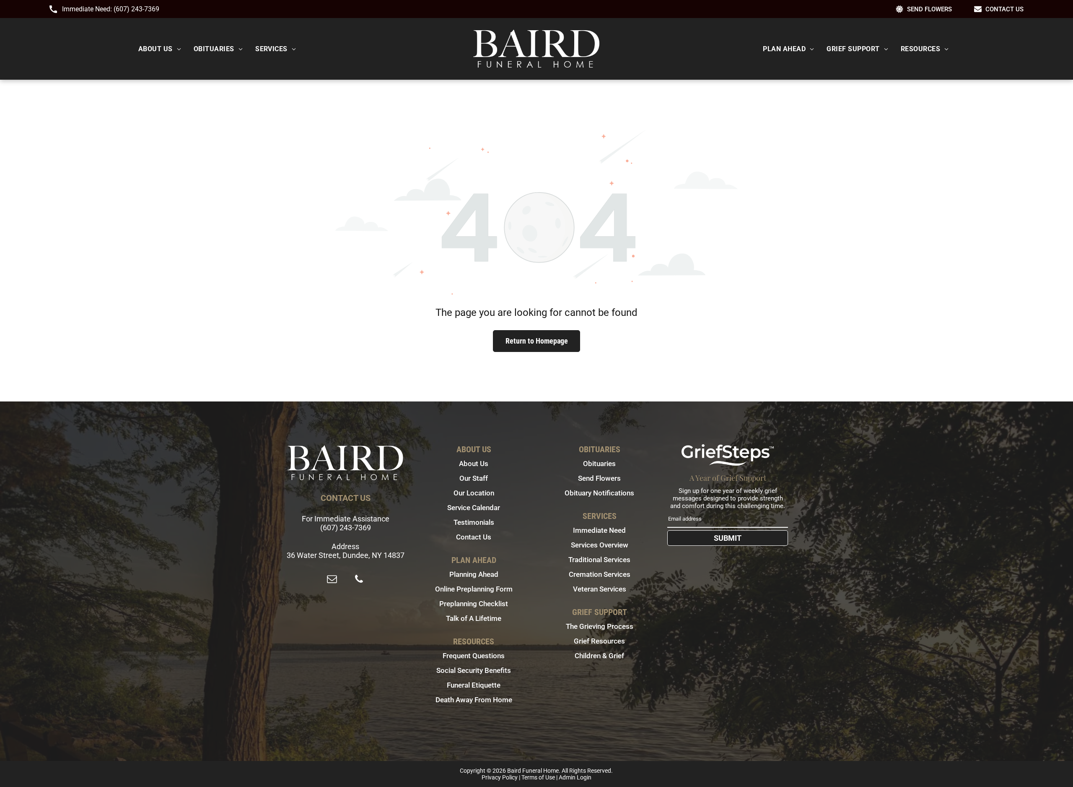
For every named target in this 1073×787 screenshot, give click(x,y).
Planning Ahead (473, 574)
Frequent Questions (474, 655)
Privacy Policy (500, 777)
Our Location (474, 493)
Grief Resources (599, 641)
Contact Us (473, 537)
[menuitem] (159, 49)
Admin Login (575, 777)
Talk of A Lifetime (473, 618)
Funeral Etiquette (473, 685)
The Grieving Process (599, 626)
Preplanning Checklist (473, 603)
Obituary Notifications (599, 493)
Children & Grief (599, 655)
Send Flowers (599, 478)
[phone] (359, 580)
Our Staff (473, 478)
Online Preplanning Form (474, 589)
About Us (473, 463)
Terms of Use (538, 777)
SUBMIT (727, 538)
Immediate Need (599, 530)
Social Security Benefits (473, 670)
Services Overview (599, 545)
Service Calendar (473, 507)
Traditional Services (599, 559)
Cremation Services (599, 574)
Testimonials (474, 522)
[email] (332, 580)
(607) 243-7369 (136, 9)
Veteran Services (599, 589)
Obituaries (599, 463)
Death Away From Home (473, 700)
